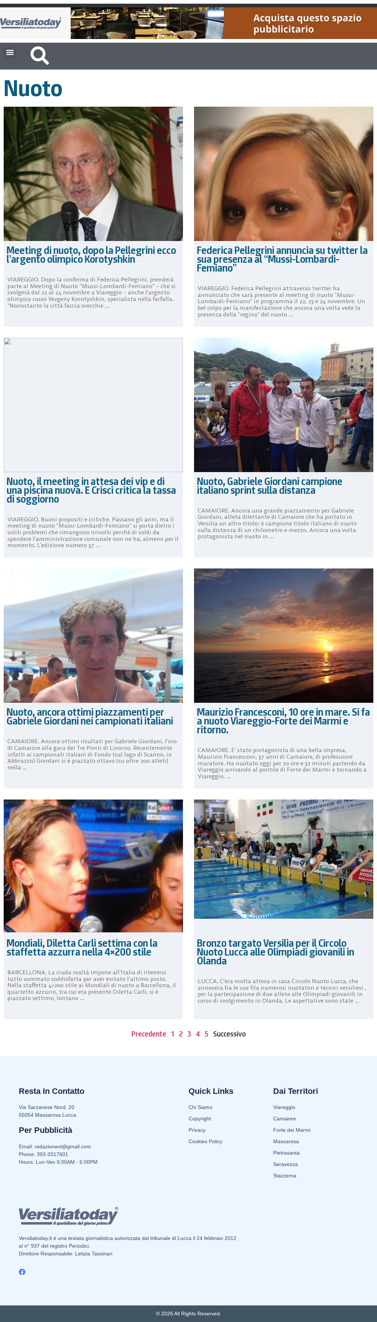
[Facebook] (22, 1272)
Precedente (148, 1034)
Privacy (196, 1130)
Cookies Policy (205, 1141)
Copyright (199, 1118)
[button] (10, 52)
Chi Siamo (200, 1107)
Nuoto (33, 88)
